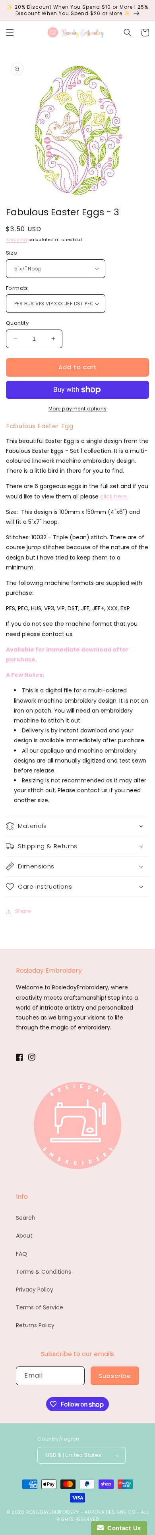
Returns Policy (35, 1325)
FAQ (21, 1254)
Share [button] (23, 911)
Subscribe (115, 1376)
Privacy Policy (34, 1290)
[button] (10, 32)
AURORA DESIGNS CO (110, 1512)
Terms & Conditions (43, 1272)
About (24, 1236)
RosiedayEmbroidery (52, 1512)
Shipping (16, 240)
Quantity (17, 323)
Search (25, 1218)
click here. (114, 496)
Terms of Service (39, 1307)
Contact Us (122, 1528)
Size (11, 253)
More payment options (77, 408)
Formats (17, 288)
